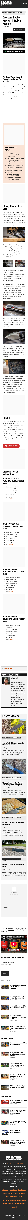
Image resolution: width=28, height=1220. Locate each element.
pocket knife (9, 668)
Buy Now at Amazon (11, 446)
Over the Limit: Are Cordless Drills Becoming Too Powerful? (18, 1122)
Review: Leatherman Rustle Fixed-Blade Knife (13, 824)
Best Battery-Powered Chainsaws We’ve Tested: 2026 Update (18, 1017)
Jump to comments (19, 29)
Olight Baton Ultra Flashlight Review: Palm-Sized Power (17, 1086)
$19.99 (11, 544)
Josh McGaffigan (8, 787)
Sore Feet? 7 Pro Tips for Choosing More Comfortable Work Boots (17, 1054)
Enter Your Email (6, 964)
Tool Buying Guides (19, 1193)
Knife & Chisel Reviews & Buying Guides (12, 12)
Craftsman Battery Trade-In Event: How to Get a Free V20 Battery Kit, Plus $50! (17, 1142)
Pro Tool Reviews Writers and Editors (14, 1203)
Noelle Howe (7, 827)
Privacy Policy (10, 1163)
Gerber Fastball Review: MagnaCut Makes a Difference (13, 744)
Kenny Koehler (7, 748)
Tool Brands (22, 1190)
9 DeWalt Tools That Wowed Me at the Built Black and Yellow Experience (18, 986)
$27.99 (11, 591)
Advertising (13, 1190)
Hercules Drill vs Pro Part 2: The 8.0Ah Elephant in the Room (18, 1006)
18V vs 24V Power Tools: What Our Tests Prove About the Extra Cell (18, 1028)
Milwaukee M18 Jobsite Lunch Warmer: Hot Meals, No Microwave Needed (18, 1111)
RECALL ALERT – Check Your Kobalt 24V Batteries (17, 1131)
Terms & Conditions (20, 1163)
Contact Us (14, 1207)
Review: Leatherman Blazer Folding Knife (13, 865)
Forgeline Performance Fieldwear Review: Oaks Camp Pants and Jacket (17, 1065)
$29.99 (11, 499)
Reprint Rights (7, 1193)
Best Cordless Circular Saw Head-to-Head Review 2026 (17, 997)
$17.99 (11, 639)
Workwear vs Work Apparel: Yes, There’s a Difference (18, 1043)
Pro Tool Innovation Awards (14, 1197)
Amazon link (11, 930)
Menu (24, 4)
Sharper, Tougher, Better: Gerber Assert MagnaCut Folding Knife (12, 784)
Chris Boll (6, 26)
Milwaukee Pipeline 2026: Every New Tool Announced (18, 1101)
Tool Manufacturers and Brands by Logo (14, 1200)
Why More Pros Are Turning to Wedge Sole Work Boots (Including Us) (17, 1076)
